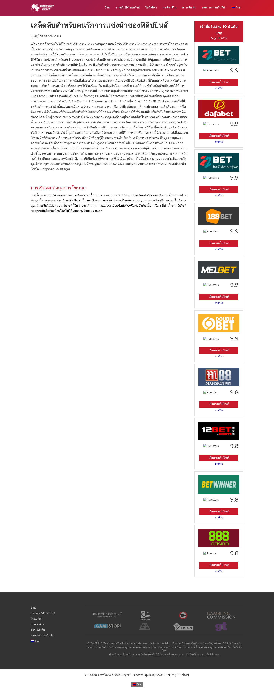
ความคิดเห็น (189, 7)
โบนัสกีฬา (151, 7)
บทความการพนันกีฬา (214, 7)
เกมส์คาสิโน (170, 7)
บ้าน (107, 7)
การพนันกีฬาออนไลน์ (127, 7)
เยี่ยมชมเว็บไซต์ (219, 82)
